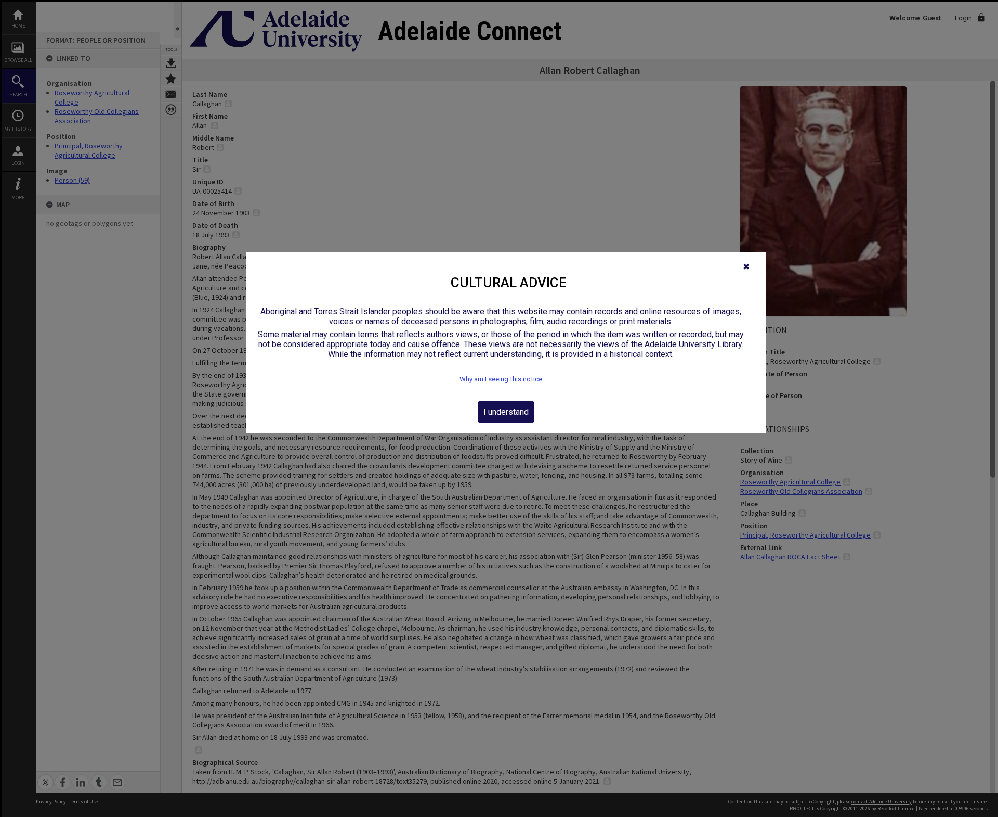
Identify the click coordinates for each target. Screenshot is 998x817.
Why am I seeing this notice (500, 379)
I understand (506, 412)
